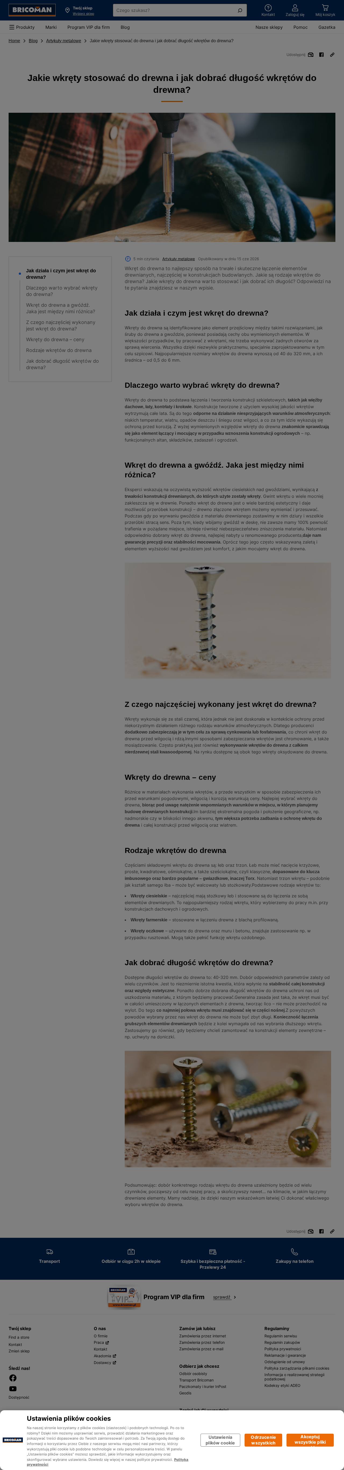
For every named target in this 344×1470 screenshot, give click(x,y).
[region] (172, 1440)
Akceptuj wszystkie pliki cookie (310, 1440)
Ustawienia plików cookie (220, 1440)
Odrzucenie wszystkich (263, 1440)
